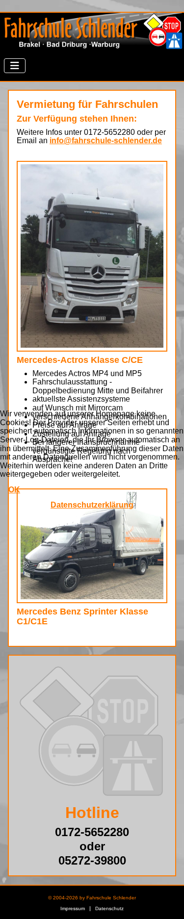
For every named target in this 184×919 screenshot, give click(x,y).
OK (14, 489)
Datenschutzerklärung (92, 505)
